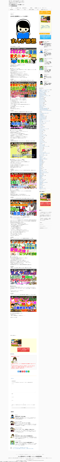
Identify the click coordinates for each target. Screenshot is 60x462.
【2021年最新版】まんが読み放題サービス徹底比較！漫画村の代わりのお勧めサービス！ (45, 216)
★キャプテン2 (41, 102)
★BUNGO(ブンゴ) (41, 93)
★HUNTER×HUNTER (42, 94)
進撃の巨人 (40, 183)
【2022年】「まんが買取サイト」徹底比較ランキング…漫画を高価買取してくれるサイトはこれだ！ (45, 219)
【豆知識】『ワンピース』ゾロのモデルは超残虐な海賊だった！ (24, 442)
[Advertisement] (23, 326)
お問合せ (41, 222)
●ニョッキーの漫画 (41, 92)
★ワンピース (41, 103)
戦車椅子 (40, 165)
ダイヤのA (40, 136)
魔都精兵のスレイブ (42, 188)
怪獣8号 (40, 164)
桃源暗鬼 (40, 170)
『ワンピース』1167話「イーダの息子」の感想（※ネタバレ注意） (47, 62)
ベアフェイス (41, 150)
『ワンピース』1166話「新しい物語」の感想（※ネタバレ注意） (47, 70)
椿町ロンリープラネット (42, 171)
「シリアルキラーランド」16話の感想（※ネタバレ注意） (20, 447)
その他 (24, 9)
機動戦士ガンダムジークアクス (43, 172)
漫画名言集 (11, 9)
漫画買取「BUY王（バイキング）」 (44, 9)
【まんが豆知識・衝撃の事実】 (43, 108)
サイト (12, 400)
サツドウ (40, 131)
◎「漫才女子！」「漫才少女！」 (43, 91)
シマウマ (40, 133)
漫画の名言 (40, 173)
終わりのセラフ (41, 180)
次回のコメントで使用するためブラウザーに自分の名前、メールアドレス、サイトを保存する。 (23, 405)
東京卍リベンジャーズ (42, 169)
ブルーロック (41, 147)
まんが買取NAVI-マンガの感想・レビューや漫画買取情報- (30, 456)
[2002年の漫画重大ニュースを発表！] (26, 371)
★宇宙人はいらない (42, 106)
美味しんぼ (40, 181)
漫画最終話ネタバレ (42, 175)
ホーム (16, 454)
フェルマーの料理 (41, 145)
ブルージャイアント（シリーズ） (43, 146)
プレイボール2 (41, 148)
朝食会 (40, 168)
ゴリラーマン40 (41, 129)
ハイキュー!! (41, 140)
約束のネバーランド (42, 179)
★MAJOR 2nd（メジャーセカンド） (44, 95)
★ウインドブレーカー (42, 101)
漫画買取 (40, 176)
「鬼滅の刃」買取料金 (31, 9)
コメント (13, 383)
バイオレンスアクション (42, 142)
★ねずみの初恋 (41, 98)
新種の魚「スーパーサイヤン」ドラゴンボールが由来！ (47, 77)
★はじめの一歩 (41, 99)
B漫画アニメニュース (42, 90)
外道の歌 (18, 9)
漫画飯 (40, 177)
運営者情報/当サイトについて (27, 454)
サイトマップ (41, 224)
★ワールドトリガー (42, 104)
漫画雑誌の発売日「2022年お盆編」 (20, 416)
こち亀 (40, 112)
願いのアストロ (41, 185)
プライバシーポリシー (43, 226)
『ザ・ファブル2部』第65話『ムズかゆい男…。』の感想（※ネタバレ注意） (23, 448)
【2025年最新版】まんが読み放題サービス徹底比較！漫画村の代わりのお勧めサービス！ (45, 37)
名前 (12, 393)
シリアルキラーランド (42, 134)
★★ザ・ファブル (41, 97)
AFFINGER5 (42, 460)
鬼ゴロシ (40, 186)
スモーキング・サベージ (42, 135)
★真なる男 (40, 107)
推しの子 (40, 166)
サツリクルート (41, 132)
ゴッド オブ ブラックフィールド (43, 128)
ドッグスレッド (41, 138)
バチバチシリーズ (41, 144)
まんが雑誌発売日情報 (21, 454)
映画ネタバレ (41, 167)
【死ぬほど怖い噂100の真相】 (43, 109)
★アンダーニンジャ (42, 100)
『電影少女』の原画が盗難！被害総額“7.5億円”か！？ (47, 84)
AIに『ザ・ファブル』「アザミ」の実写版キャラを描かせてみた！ (25, 429)
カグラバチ (40, 125)
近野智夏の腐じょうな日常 (42, 182)
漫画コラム (12, 378)
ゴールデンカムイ (41, 130)
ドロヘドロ (40, 139)
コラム (38, 9)
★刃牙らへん (41, 105)
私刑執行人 (40, 178)
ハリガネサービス (41, 141)
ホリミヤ (40, 151)
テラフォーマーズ (41, 137)
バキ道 (40, 143)
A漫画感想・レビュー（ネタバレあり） (38, 8)
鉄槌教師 (40, 184)
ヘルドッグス (41, 149)
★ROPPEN (40, 96)
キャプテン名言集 (41, 126)
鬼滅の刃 (40, 187)
